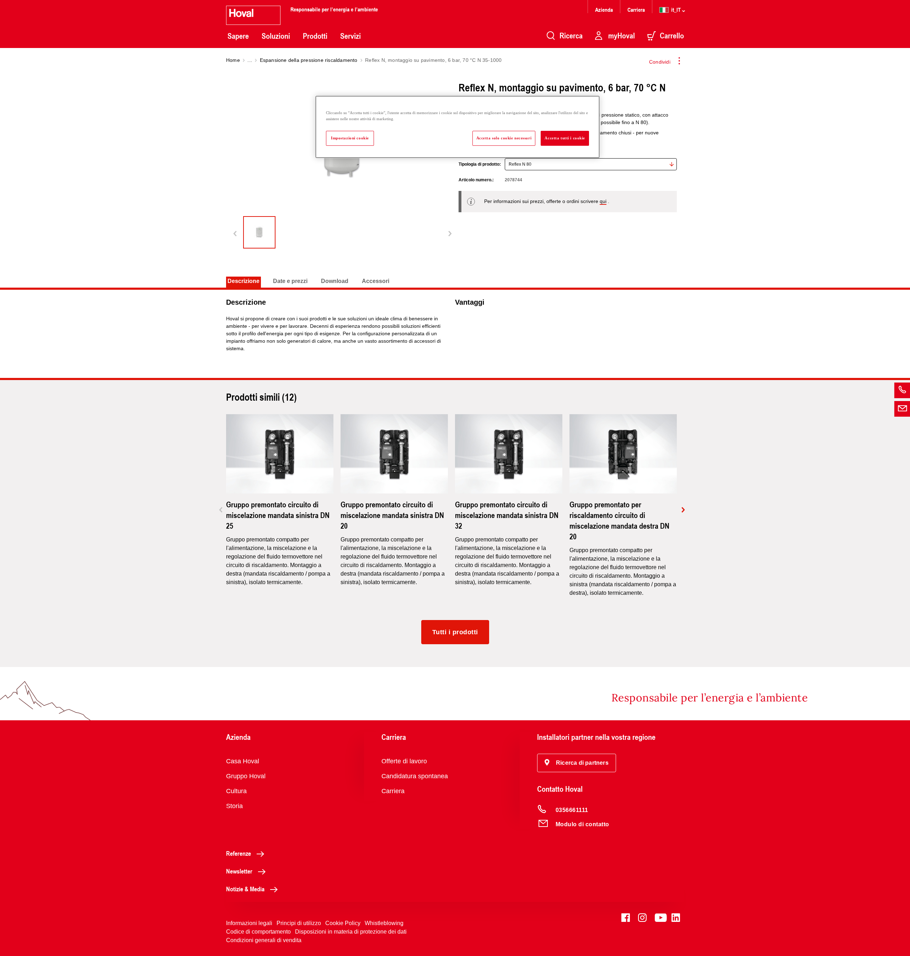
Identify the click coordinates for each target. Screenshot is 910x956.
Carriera (636, 9)
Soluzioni (276, 36)
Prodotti (315, 36)
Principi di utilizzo (299, 923)
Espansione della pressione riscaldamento (309, 60)
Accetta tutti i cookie (565, 138)
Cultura (236, 791)
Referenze (238, 853)
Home (233, 60)
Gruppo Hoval (246, 776)
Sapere (238, 36)
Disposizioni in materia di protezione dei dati (351, 932)
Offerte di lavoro (404, 761)
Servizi (350, 36)
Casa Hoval (242, 761)
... (249, 60)
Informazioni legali (249, 923)
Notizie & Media (245, 888)
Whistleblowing (384, 923)
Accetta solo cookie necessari (504, 138)
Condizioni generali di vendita (263, 940)
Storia (234, 806)
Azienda (604, 9)
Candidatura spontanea (414, 776)
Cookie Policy (342, 923)
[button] (576, 763)
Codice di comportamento (258, 932)
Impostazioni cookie (350, 138)
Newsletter (239, 871)
